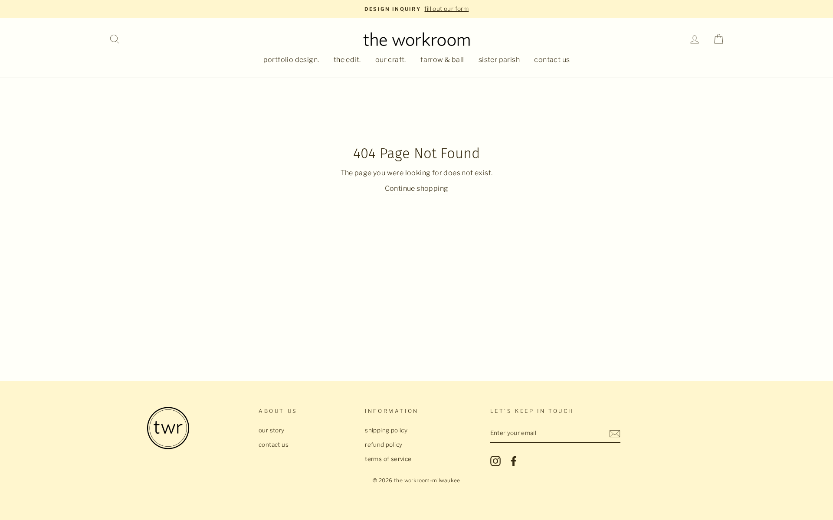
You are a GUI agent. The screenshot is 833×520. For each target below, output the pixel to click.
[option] (416, 9)
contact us (552, 60)
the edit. (347, 60)
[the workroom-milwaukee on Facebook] (513, 461)
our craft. (390, 60)
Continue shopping (417, 188)
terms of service (388, 458)
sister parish (499, 60)
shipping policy (386, 430)
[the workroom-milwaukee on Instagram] (495, 461)
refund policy (383, 444)
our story (272, 430)
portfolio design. (291, 60)
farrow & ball (442, 60)
